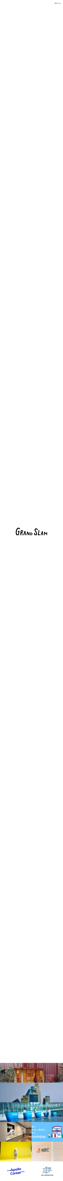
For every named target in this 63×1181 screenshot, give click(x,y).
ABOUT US (58, 3)
